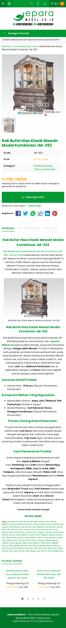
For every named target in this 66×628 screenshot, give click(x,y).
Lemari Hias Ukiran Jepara (32, 540)
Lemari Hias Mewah (18, 534)
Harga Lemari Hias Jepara (46, 524)
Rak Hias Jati (31, 548)
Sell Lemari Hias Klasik (25, 551)
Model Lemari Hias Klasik (26, 545)
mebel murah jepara (12, 543)
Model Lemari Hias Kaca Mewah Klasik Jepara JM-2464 (17, 574)
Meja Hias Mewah (31, 543)
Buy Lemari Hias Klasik (18, 521)
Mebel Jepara (51, 540)
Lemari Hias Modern (26, 537)
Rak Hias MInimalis (47, 548)
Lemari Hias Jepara (35, 532)
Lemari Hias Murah (46, 537)
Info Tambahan (28, 228)
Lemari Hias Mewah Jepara (42, 534)
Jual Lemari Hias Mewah (32, 527)
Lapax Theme (19, 621)
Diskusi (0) (50, 228)
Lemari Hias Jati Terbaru (13, 532)
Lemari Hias (48, 169)
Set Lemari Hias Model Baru (50, 551)
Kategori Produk (18, 33)
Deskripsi (8, 228)
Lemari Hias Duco (32, 529)
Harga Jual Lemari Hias (21, 524)
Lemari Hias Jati (49, 529)
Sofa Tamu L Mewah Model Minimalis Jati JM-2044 (49, 574)
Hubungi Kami (34, 197)
